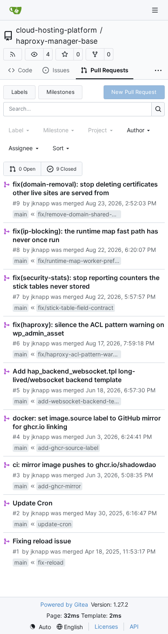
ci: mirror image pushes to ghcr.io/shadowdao (84, 464)
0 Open (27, 169)
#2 (16, 512)
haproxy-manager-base (56, 41)
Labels (19, 92)
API (134, 626)
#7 (16, 296)
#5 (16, 390)
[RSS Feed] (12, 54)
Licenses (106, 626)
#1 (16, 551)
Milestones (60, 92)
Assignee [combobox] (21, 148)
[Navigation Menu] (156, 10)
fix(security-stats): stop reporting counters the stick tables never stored (86, 282)
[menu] (61, 148)
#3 (16, 475)
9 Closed (66, 169)
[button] (34, 54)
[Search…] (158, 109)
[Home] (15, 10)
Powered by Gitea (64, 604)
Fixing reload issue (42, 541)
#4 (16, 436)
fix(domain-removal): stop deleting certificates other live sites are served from (85, 188)
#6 (16, 343)
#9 (16, 203)
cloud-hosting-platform (56, 30)
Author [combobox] (135, 130)
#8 (16, 249)
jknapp (40, 203)
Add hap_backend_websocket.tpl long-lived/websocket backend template (74, 375)
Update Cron (33, 503)
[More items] (158, 70)
